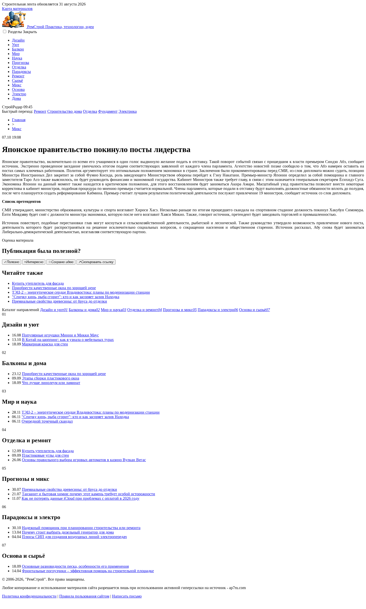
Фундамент (108, 111)
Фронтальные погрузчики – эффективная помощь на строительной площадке (88, 571)
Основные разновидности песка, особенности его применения (75, 566)
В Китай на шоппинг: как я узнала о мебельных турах (68, 339)
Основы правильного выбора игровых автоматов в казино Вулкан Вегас (84, 460)
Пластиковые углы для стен (45, 455)
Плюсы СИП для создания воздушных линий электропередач (74, 537)
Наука (17, 58)
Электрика (128, 111)
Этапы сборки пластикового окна (50, 378)
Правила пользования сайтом (84, 596)
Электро (19, 94)
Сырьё (17, 80)
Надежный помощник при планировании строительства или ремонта (81, 528)
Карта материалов (17, 8)
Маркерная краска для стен (45, 344)
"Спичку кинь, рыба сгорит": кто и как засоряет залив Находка (65, 297)
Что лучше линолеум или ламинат (51, 383)
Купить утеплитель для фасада (38, 283)
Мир (16, 54)
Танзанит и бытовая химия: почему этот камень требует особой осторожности (88, 494)
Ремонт (18, 76)
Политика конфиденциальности (29, 596)
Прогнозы (20, 62)
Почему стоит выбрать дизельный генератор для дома (68, 532)
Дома (16, 98)
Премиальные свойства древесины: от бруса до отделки (59, 301)
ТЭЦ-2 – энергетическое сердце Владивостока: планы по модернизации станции (81, 292)
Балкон (18, 49)
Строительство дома (64, 111)
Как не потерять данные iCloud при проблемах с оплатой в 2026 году (80, 498)
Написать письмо (127, 596)
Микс (16, 85)
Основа (18, 89)
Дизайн (18, 40)
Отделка (19, 67)
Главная (18, 120)
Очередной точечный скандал (47, 421)
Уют (15, 45)
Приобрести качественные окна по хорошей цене (54, 288)
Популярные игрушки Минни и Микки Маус (60, 335)
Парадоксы (21, 71)
